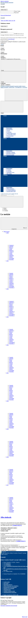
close (2, 113)
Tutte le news (6, 231)
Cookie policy (6, 582)
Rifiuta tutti (12, 528)
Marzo (11, 247)
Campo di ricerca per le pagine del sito (9, 193)
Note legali (5, 583)
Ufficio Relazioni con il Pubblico (10, 586)
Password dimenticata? (6, 15)
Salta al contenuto (5, 1)
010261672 (8, 563)
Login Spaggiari (11, 39)
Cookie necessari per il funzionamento (9, 545)
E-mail (15, 33)
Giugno (11, 251)
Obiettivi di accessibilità (8, 588)
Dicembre (11, 259)
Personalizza (4, 528)
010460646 (8, 565)
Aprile (10, 249)
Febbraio (11, 246)
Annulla (2, 84)
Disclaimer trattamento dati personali (9, 605)
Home (4, 208)
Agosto (10, 254)
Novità (5, 209)
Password (16, 12)
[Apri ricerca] (16, 95)
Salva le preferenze (12, 550)
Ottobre (11, 257)
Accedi (2, 3)
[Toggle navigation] (12, 106)
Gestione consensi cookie (9, 591)
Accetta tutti (5, 529)
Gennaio (11, 245)
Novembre (11, 258)
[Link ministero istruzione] (7, 2)
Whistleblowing (7, 589)
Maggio (11, 250)
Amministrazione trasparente (9, 592)
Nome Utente (17, 11)
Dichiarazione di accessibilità (10, 587)
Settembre (11, 255)
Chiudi (2, 48)
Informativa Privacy (7, 584)
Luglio (10, 253)
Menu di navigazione (19, 228)
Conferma (8, 84)
